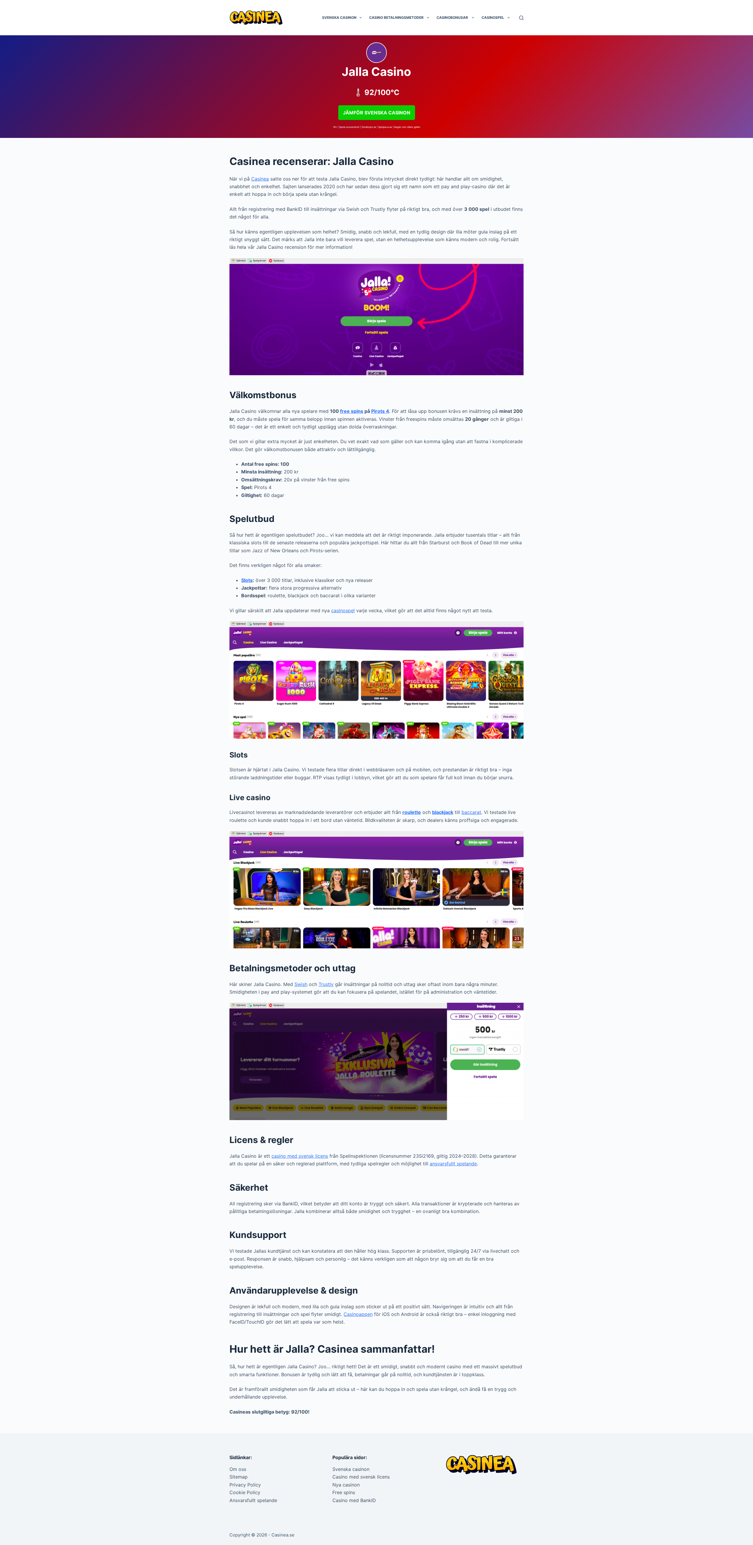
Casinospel (493, 17)
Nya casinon (346, 1485)
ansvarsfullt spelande (453, 1164)
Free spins (343, 1492)
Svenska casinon (339, 17)
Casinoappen (358, 1314)
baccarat (471, 812)
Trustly (326, 984)
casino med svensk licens (299, 1156)
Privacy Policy (245, 1485)
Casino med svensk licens (361, 1477)
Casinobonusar (453, 17)
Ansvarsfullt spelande (253, 1500)
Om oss (237, 1469)
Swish (300, 984)
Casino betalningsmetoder (396, 17)
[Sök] (521, 18)
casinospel (343, 610)
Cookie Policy (244, 1492)
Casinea (260, 179)
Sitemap (238, 1477)
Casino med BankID (354, 1500)
